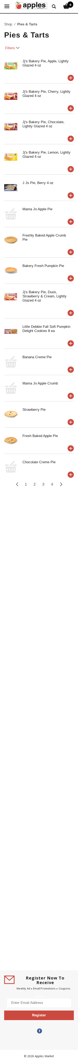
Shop (8, 24)
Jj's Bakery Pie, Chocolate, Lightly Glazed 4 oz (43, 124)
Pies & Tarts (27, 24)
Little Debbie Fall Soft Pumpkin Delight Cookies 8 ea (46, 329)
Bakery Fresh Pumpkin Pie (43, 266)
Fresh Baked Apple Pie (40, 436)
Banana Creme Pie (37, 357)
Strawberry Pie (34, 410)
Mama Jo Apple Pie (37, 209)
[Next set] (61, 484)
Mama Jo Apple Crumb (40, 383)
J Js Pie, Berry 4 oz (37, 183)
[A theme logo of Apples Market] (31, 5)
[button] (71, 78)
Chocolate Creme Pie (39, 462)
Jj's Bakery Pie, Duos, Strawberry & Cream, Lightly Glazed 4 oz (44, 296)
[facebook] (39, 1031)
